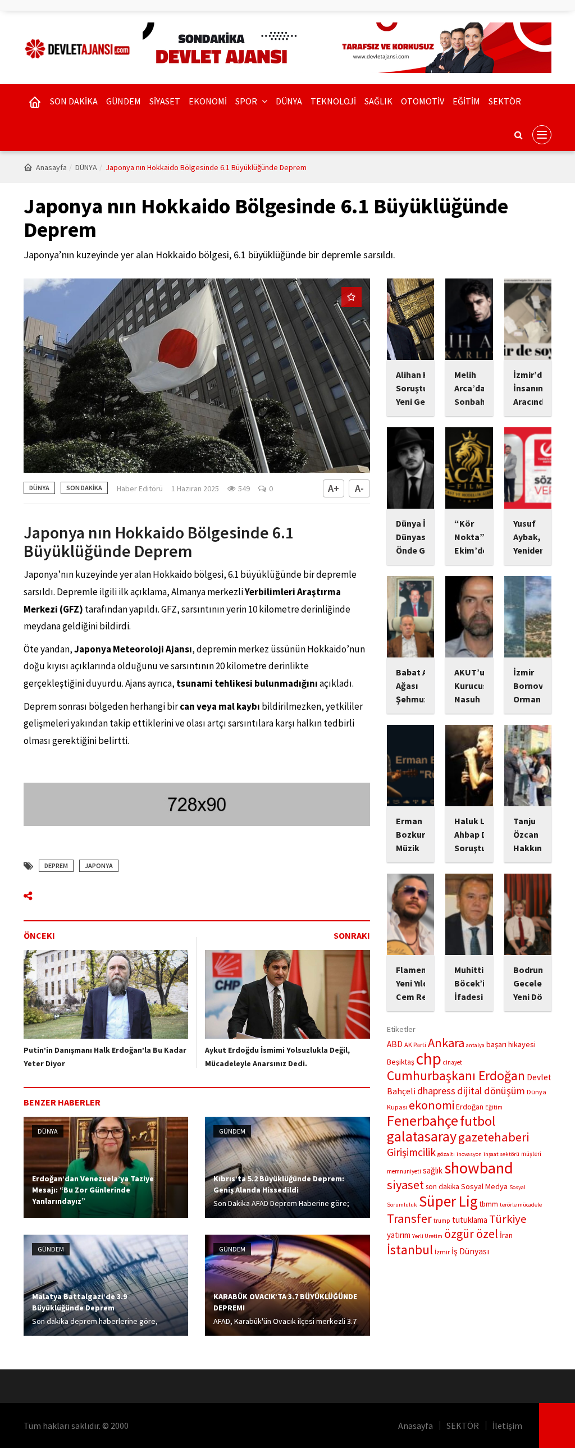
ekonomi (431, 1105)
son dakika (442, 1186)
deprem (56, 865)
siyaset (405, 1185)
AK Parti (415, 1044)
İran (506, 1235)
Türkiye (508, 1219)
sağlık (432, 1170)
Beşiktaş (400, 1062)
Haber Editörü (140, 488)
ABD (395, 1044)
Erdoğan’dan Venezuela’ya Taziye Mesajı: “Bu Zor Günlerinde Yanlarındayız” (93, 1189)
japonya (99, 865)
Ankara (446, 1042)
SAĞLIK (378, 101)
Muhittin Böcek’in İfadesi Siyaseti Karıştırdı (472, 996)
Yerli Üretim (427, 1236)
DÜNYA (289, 101)
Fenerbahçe (422, 1120)
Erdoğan (469, 1107)
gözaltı (446, 1154)
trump (441, 1221)
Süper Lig (448, 1201)
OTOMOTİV (422, 101)
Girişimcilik (411, 1152)
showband (478, 1168)
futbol (477, 1121)
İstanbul (410, 1249)
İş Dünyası (470, 1251)
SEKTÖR (505, 101)
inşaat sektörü (501, 1154)
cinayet (452, 1062)
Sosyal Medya (484, 1186)
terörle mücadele (521, 1204)
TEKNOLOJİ (333, 101)
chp (428, 1058)
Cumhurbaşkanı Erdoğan (456, 1075)
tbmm (489, 1204)
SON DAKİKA (74, 101)
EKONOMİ (208, 101)
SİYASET (164, 101)
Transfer (409, 1218)
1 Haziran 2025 (195, 488)
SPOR (247, 101)
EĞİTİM (466, 101)
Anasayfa (51, 167)
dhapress (436, 1091)
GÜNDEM (123, 101)
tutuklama (469, 1219)
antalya (475, 1045)
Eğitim (494, 1107)
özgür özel (471, 1233)
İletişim (507, 1425)
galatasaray (422, 1136)
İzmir (442, 1252)
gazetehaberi (494, 1137)
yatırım (398, 1235)
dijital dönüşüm (491, 1090)
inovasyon (469, 1154)
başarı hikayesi (511, 1044)
